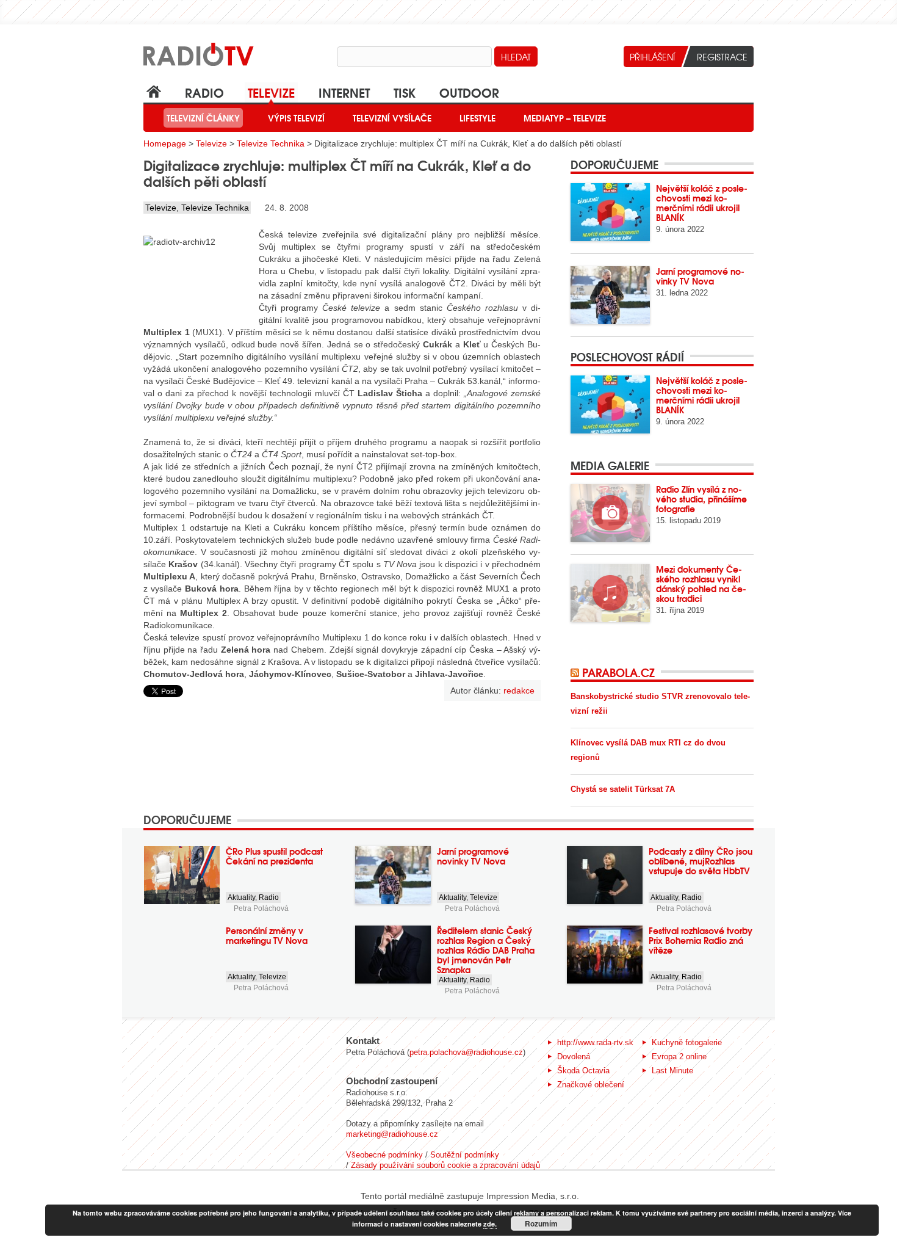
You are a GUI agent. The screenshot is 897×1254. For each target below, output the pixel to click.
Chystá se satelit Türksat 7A (623, 789)
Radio (204, 91)
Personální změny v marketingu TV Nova (267, 935)
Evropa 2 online (679, 1056)
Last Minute (672, 1070)
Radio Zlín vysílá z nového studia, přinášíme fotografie (701, 498)
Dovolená (573, 1056)
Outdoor (469, 91)
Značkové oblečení (590, 1084)
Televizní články (203, 118)
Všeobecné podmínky (384, 1154)
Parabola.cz (618, 672)
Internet (344, 91)
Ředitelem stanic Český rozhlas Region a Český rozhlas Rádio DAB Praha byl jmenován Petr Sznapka (486, 950)
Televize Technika (270, 143)
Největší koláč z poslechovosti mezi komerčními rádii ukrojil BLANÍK (702, 202)
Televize (271, 91)
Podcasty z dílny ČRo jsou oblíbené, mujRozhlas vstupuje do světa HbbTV (700, 860)
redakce (519, 690)
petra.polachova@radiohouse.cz (466, 1052)
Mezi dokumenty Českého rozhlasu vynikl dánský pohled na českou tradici (701, 583)
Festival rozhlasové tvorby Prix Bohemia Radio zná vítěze (700, 940)
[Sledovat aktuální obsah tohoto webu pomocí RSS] (576, 672)
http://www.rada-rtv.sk (595, 1042)
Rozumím (541, 1223)
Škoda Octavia (583, 1070)
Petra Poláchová (261, 908)
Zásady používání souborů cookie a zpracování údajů (445, 1165)
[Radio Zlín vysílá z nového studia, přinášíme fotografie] (610, 513)
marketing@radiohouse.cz (392, 1134)
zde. (490, 1223)
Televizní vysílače (392, 118)
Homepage (164, 143)
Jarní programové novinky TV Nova (700, 276)
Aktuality (241, 897)
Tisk (405, 91)
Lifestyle (477, 118)
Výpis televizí (296, 118)
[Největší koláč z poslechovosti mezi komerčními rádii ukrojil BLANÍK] (610, 212)
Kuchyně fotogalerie (687, 1042)
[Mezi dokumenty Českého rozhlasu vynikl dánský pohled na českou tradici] (610, 593)
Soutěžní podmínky (464, 1154)
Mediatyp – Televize (565, 118)
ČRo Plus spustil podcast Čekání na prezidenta (274, 856)
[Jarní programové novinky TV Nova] (610, 295)
